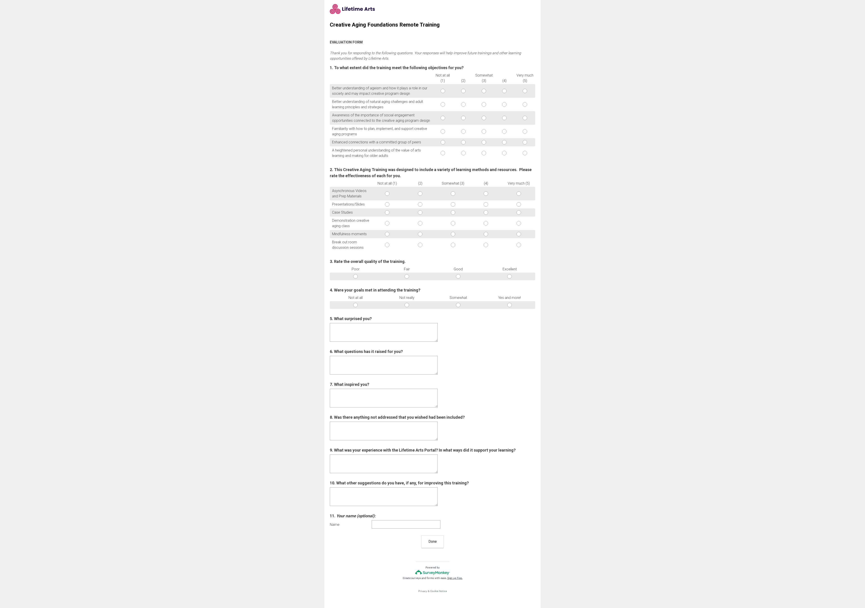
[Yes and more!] (510, 305)
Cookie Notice (438, 591)
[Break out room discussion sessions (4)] (486, 245)
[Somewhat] (458, 305)
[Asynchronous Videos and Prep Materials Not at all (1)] (387, 193)
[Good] (458, 276)
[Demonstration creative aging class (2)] (420, 223)
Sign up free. (454, 578)
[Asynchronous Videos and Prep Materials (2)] (420, 193)
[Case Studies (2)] (420, 212)
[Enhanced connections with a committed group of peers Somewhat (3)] (483, 142)
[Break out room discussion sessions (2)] (420, 245)
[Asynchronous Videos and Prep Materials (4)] (486, 193)
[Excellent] (510, 276)
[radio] (434, 90)
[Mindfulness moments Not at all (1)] (387, 234)
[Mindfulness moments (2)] (420, 234)
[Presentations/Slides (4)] (486, 204)
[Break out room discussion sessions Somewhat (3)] (453, 245)
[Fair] (407, 276)
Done (432, 541)
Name (334, 524)
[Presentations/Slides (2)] (420, 204)
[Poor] (355, 276)
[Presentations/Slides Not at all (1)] (387, 204)
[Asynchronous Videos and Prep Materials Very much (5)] (519, 193)
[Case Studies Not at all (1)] (387, 212)
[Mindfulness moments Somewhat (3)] (453, 234)
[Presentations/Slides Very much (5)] (519, 204)
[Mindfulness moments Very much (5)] (519, 234)
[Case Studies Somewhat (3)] (453, 212)
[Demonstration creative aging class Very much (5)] (519, 223)
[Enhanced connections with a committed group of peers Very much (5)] (525, 142)
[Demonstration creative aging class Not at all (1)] (387, 223)
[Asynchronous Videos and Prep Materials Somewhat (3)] (453, 193)
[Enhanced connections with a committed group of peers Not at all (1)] (442, 142)
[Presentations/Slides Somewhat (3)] (453, 204)
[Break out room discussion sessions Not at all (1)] (387, 245)
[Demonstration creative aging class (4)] (486, 223)
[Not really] (407, 305)
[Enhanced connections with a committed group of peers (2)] (463, 142)
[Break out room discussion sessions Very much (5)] (519, 245)
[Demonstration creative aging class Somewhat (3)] (453, 223)
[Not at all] (355, 305)
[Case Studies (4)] (486, 212)
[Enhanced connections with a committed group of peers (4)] (504, 142)
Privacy (422, 591)
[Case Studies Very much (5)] (519, 212)
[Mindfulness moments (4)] (486, 234)
